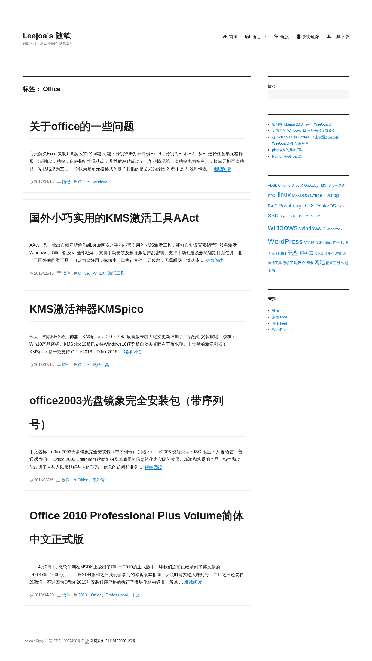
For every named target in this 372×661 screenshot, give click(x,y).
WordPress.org (283, 330)
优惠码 (309, 243)
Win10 (98, 273)
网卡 (309, 263)
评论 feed (279, 323)
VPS (318, 216)
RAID (273, 206)
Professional (117, 595)
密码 (328, 243)
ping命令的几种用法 (287, 150)
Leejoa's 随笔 (47, 35)
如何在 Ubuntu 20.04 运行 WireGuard (301, 124)
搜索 (271, 86)
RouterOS (326, 206)
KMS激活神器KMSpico (86, 309)
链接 (283, 36)
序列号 (98, 480)
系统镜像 (310, 36)
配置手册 (333, 263)
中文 (136, 595)
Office (83, 182)
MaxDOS (300, 195)
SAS (340, 206)
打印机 (281, 254)
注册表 (341, 253)
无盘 (293, 253)
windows (100, 182)
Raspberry (290, 206)
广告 (336, 243)
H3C (322, 185)
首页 (232, 36)
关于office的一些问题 (81, 126)
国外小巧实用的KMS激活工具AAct (114, 218)
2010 (82, 595)
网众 (301, 263)
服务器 (306, 253)
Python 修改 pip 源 (287, 156)
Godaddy (311, 185)
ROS (308, 205)
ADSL (272, 185)
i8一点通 (338, 185)
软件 (66, 273)
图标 (319, 242)
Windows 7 (312, 228)
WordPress (285, 241)
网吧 (320, 262)
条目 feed (279, 317)
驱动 (271, 270)
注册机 (329, 253)
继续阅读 (222, 169)
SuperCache (288, 216)
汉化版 (319, 253)
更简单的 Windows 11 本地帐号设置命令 (304, 130)
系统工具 (290, 263)
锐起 (344, 263)
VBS (309, 216)
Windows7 (335, 229)
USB (301, 216)
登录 (275, 310)
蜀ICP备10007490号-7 (67, 641)
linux (284, 194)
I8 (329, 185)
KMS (272, 195)
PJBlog (331, 195)
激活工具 (116, 273)
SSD (273, 215)
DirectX (297, 185)
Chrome (284, 185)
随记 (255, 36)
